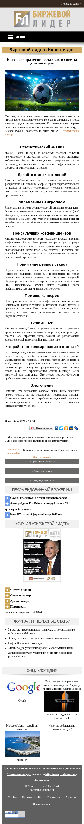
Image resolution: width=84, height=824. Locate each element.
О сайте (12, 797)
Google (22, 700)
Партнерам (18, 606)
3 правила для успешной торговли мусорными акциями (40, 648)
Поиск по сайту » (71, 3)
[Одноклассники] (66, 428)
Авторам (71, 797)
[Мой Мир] (71, 428)
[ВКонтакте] (56, 428)
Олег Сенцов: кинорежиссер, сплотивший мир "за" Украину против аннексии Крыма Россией (62, 685)
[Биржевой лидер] (42, 27)
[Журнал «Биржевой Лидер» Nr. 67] (42, 555)
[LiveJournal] (76, 428)
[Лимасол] (22, 756)
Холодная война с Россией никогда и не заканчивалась (39, 638)
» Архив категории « (42, 471)
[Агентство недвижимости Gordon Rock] (61, 710)
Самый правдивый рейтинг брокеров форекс (38, 497)
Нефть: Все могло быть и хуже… (27, 643)
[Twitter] (61, 428)
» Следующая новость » (42, 480)
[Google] (22, 696)
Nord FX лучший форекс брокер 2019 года (36, 514)
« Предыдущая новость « (42, 461)
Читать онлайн (20, 590)
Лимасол (22, 759)
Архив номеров (20, 601)
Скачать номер (20, 595)
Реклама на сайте (32, 797)
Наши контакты (42, 804)
